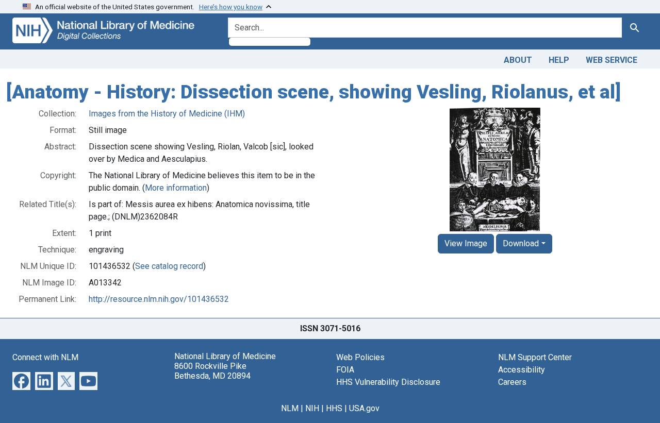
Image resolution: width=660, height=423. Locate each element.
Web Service (611, 60)
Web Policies (360, 357)
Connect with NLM (45, 357)
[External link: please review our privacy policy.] (21, 380)
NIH (312, 408)
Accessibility (521, 370)
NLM (290, 408)
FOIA (345, 370)
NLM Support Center (535, 357)
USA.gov (364, 408)
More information (176, 188)
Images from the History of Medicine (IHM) (167, 114)
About (518, 60)
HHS (334, 408)
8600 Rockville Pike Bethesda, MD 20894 (212, 371)
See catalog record (169, 266)
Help (559, 60)
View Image (465, 243)
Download (521, 243)
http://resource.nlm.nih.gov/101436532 (159, 299)
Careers (512, 382)
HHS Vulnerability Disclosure (388, 382)
